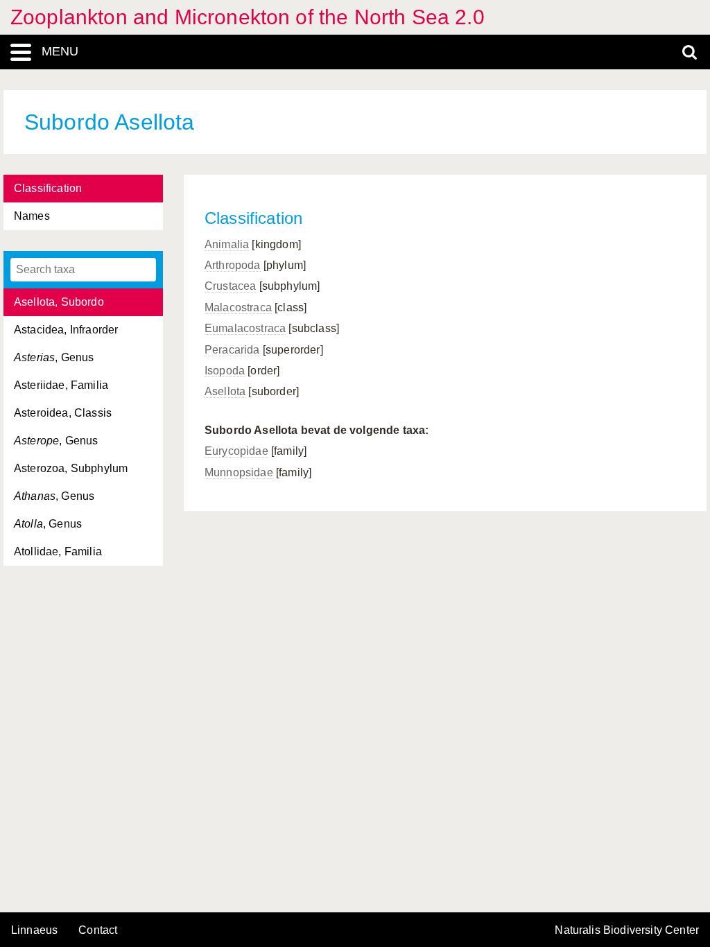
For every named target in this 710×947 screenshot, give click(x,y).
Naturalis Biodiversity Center (627, 930)
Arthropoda (233, 265)
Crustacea (230, 286)
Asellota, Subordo (59, 302)
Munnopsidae (239, 472)
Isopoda (225, 370)
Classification (48, 188)
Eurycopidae (236, 451)
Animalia (227, 244)
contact (97, 930)
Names (32, 216)
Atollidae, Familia (58, 551)
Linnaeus (34, 930)
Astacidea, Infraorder (66, 330)
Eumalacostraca (245, 328)
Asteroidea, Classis (63, 413)
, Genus (54, 357)
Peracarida (232, 350)
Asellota (225, 391)
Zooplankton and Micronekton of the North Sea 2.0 (247, 17)
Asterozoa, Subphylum (71, 468)
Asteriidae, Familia (61, 385)
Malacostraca (238, 307)
